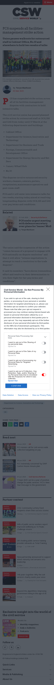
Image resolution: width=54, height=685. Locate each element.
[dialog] (27, 342)
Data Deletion (8, 395)
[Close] (48, 290)
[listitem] (27, 337)
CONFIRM (16, 386)
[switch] (44, 343)
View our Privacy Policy (41, 395)
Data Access (23, 395)
